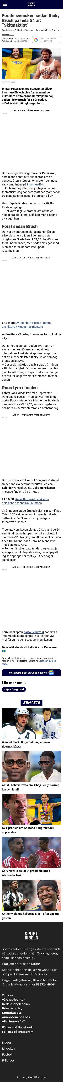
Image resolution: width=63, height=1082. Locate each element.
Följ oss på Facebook (17, 1027)
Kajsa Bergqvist (34, 632)
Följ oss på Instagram (18, 1032)
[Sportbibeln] (31, 4)
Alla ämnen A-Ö (13, 1021)
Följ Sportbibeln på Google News (28, 672)
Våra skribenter (13, 999)
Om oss (7, 995)
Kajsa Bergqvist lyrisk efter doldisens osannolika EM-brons (25, 501)
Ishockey (8, 1048)
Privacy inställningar (31, 1077)
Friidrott (18, 30)
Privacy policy (12, 1008)
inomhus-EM (35, 184)
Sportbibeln (7, 30)
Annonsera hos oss (16, 1017)
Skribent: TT (8, 35)
